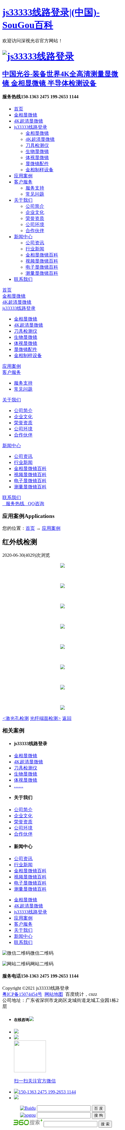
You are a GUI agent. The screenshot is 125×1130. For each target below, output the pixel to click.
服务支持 (35, 187)
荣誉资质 (35, 218)
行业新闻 (35, 248)
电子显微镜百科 (42, 267)
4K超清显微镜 (28, 121)
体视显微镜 (37, 157)
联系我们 (23, 279)
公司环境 (35, 224)
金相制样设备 (39, 169)
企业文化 (35, 212)
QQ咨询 (34, 503)
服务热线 (13, 503)
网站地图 (53, 994)
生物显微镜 (37, 151)
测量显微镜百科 (42, 273)
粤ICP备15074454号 (22, 994)
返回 (67, 718)
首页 (18, 108)
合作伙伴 (35, 230)
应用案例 (23, 175)
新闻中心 (23, 236)
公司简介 (35, 206)
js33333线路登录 (30, 127)
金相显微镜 (25, 114)
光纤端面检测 (45, 718)
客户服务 (23, 181)
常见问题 (35, 194)
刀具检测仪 (37, 145)
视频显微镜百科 (42, 261)
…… (18, 785)
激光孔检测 (15, 718)
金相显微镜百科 (42, 254)
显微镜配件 (37, 163)
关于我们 (23, 200)
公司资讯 (35, 242)
